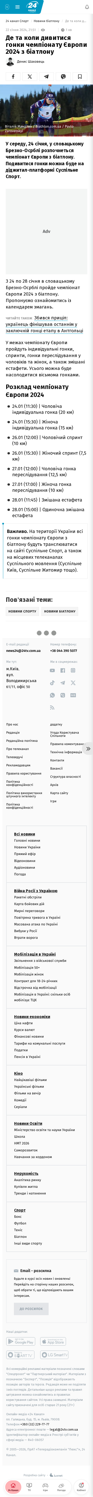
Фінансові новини (29, 1036)
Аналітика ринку (27, 1180)
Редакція (13, 732)
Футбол (20, 1223)
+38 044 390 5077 (63, 651)
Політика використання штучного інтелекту (24, 795)
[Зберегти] (80, 77)
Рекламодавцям (18, 765)
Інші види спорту (28, 1243)
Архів (54, 785)
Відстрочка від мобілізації (35, 988)
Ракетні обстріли (28, 897)
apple (54, 1341)
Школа (19, 1137)
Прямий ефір (25, 854)
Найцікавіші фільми (30, 1080)
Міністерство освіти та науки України (44, 1130)
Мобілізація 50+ (27, 967)
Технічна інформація (66, 752)
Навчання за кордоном (33, 1157)
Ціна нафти (23, 1023)
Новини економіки (32, 1016)
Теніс (18, 1230)
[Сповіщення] (87, 7)
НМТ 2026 (21, 1143)
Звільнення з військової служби (40, 961)
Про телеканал (17, 749)
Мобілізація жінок (29, 974)
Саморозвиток (26, 1150)
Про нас (12, 724)
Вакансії (56, 768)
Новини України (27, 847)
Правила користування (23, 773)
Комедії (20, 1100)
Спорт (20, 1210)
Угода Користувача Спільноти (64, 734)
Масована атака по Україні (36, 924)
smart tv (20, 1355)
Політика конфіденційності (19, 783)
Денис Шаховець (30, 61)
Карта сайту (59, 793)
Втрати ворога (26, 938)
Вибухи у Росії (25, 931)
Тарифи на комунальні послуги (39, 1043)
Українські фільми (29, 1086)
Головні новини (27, 840)
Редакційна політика (22, 741)
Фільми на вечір (27, 1093)
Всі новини (24, 834)
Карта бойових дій (29, 904)
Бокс (18, 1216)
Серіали (20, 1107)
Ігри (53, 801)
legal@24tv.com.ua (64, 1429)
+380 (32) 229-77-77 (34, 1424)
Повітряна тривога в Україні (37, 917)
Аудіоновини (24, 867)
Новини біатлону (47, 21)
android (20, 1341)
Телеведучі (14, 757)
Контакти (57, 760)
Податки (21, 1050)
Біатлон (20, 1237)
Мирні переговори (29, 911)
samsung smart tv (54, 1355)
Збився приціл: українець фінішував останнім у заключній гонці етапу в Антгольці (44, 324)
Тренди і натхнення (30, 1193)
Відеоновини (24, 861)
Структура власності (65, 776)
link (52, 670)
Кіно (18, 1073)
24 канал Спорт (18, 21)
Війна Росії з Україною (36, 890)
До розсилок (31, 1309)
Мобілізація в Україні (35, 954)
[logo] (32, 6)
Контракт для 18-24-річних (35, 981)
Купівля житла (26, 1187)
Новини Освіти (28, 1123)
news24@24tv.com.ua (23, 651)
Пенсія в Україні (27, 1057)
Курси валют (24, 1030)
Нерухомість (26, 1173)
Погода (20, 874)
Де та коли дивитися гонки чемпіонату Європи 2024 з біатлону (75, 21)
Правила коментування (68, 744)
